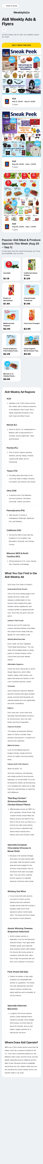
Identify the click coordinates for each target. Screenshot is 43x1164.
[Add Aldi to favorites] (4, 30)
